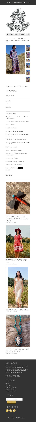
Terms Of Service (11, 391)
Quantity (8, 101)
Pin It (8, 170)
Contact (8, 385)
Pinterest (14, 410)
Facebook (7, 410)
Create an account (17, 2)
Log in (8, 2)
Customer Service (11, 387)
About (7, 383)
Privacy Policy (10, 389)
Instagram (10, 410)
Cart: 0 (28, 2)
